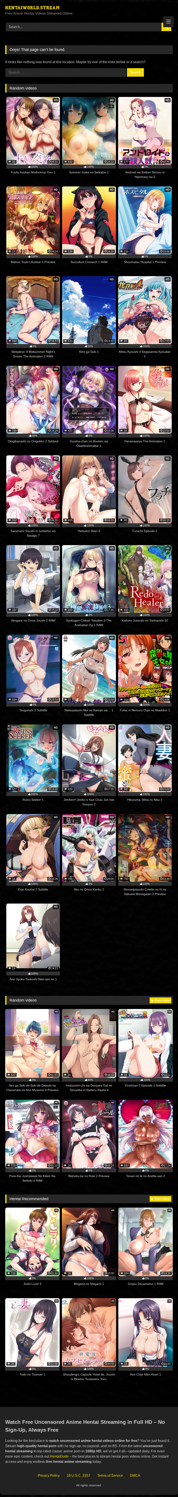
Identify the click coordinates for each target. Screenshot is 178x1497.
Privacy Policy (49, 1475)
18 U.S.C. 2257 (78, 1475)
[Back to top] (164, 1484)
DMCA (135, 1475)
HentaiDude (59, 1456)
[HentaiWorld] (89, 8)
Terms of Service (110, 1475)
